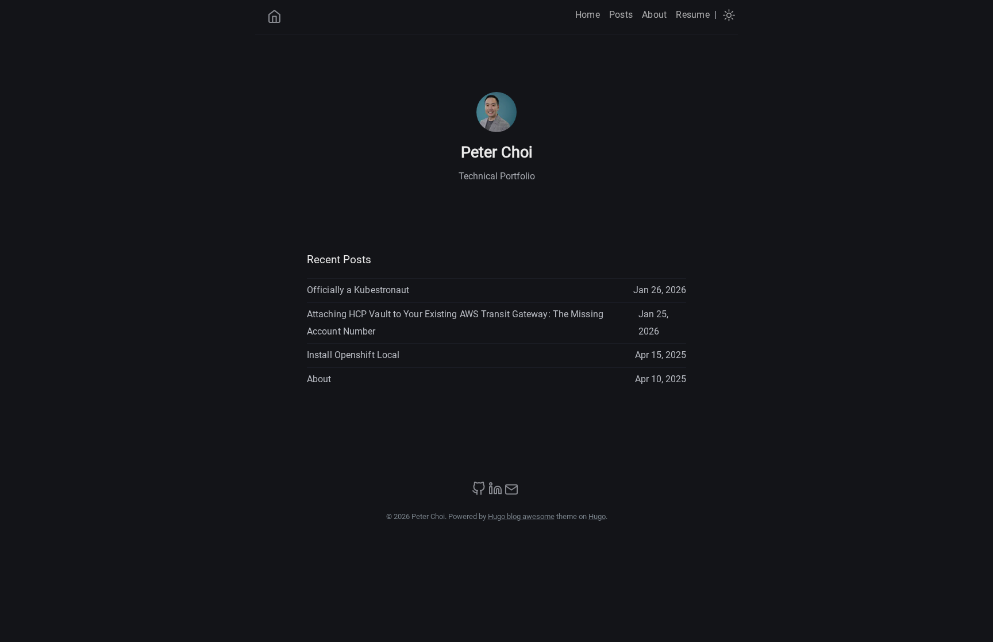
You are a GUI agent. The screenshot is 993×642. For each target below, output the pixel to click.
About (654, 14)
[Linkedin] (495, 492)
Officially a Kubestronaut (358, 290)
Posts (621, 14)
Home (587, 14)
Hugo (597, 516)
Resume (692, 14)
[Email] (511, 492)
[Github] (479, 492)
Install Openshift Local (353, 354)
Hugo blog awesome (521, 516)
